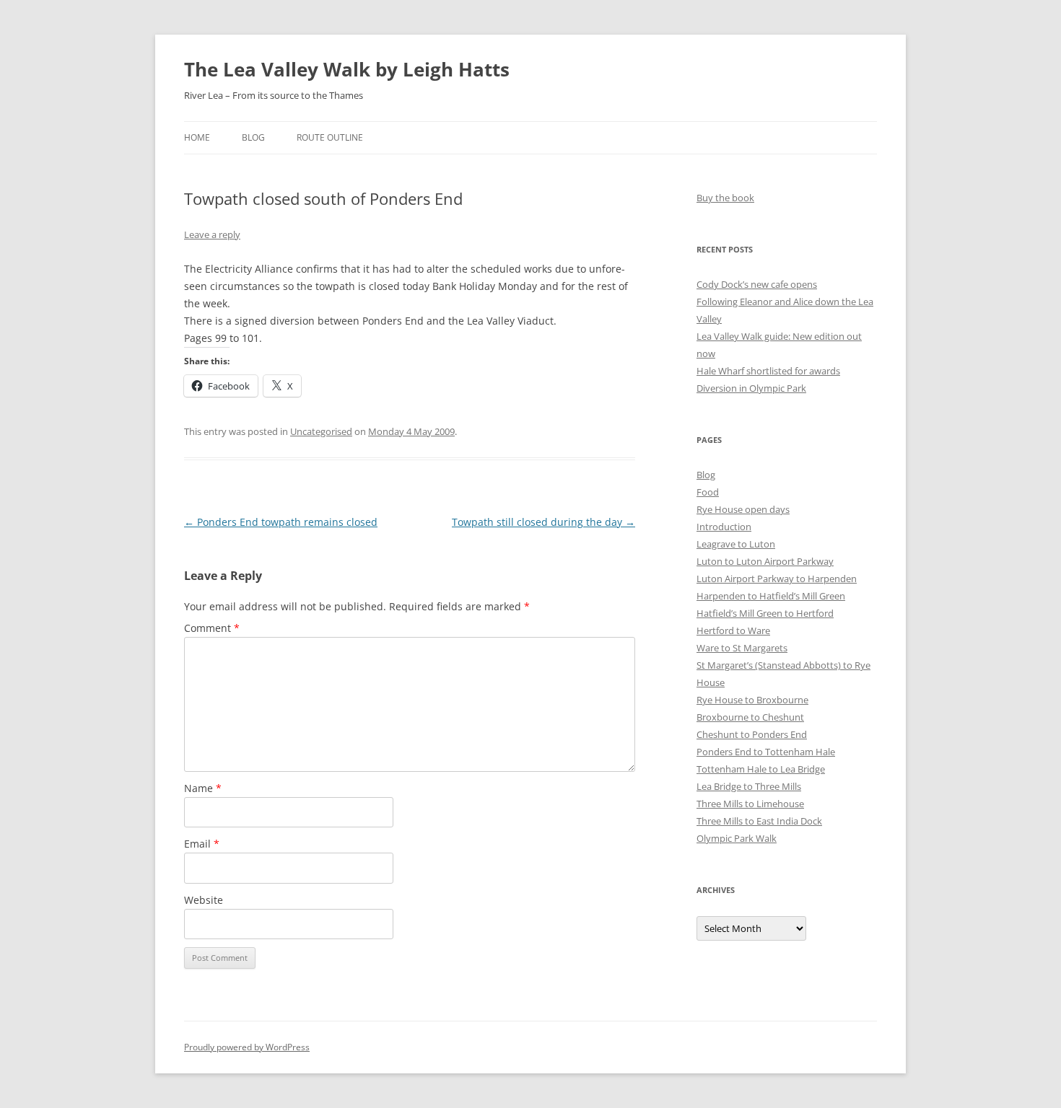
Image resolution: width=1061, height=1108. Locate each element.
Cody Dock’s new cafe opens (757, 284)
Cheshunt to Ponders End (752, 734)
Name (203, 788)
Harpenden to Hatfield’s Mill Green (771, 595)
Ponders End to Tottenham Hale (766, 751)
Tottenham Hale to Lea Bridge (761, 768)
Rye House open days (743, 509)
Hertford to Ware (733, 630)
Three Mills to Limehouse (750, 803)
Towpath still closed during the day (543, 522)
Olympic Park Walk (737, 838)
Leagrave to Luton (736, 543)
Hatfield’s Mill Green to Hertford (765, 613)
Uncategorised (321, 431)
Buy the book (725, 197)
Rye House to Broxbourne (752, 699)
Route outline (330, 137)
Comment (212, 628)
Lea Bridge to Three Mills (749, 786)
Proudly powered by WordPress (247, 1047)
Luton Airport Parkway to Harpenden (777, 578)
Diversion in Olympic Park (751, 388)
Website (203, 900)
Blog (253, 137)
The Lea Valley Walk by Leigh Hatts (347, 69)
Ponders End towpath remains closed (280, 522)
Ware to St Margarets (742, 647)
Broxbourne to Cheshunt (750, 717)
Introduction (724, 526)
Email (201, 843)
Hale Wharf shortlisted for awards (768, 370)
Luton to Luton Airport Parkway (765, 561)
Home (197, 137)
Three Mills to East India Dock (759, 820)
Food (708, 491)
